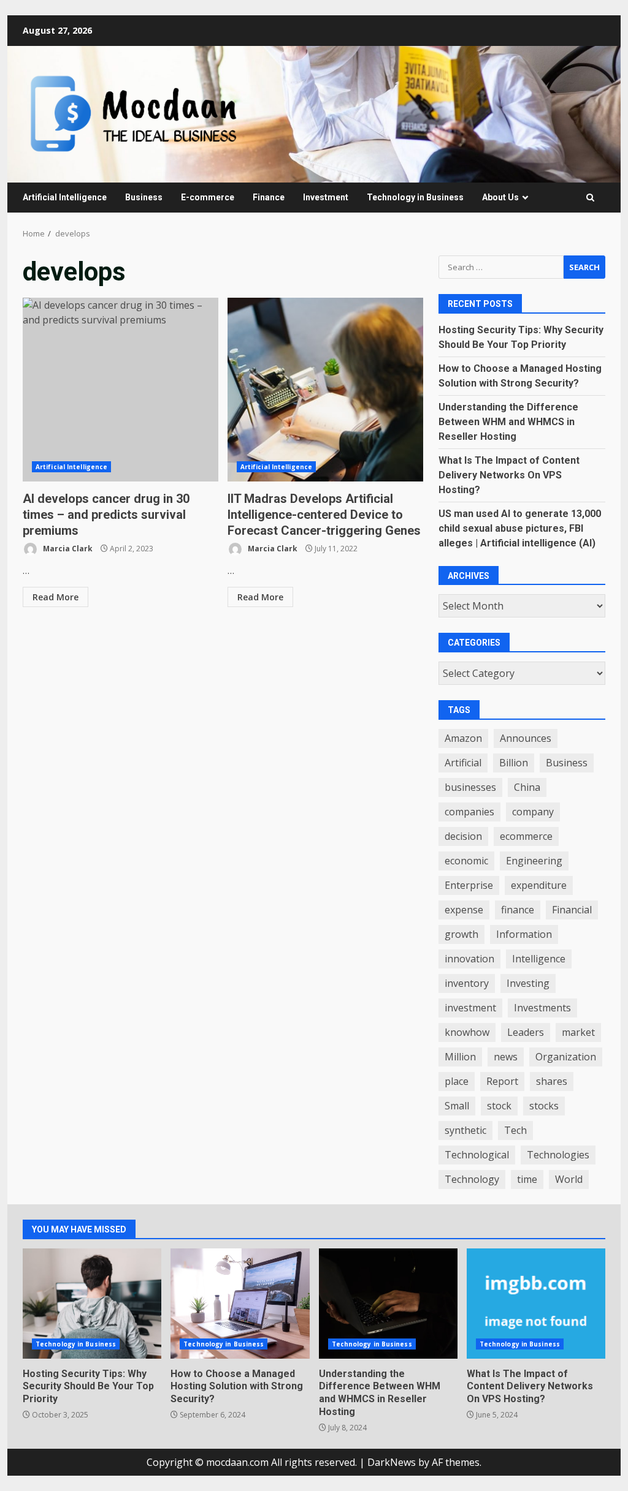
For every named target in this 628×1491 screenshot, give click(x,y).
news (506, 1056)
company (533, 811)
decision (463, 836)
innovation (469, 958)
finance (517, 909)
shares (551, 1081)
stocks (544, 1105)
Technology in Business (415, 197)
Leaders (525, 1032)
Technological (477, 1154)
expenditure (539, 885)
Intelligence (538, 958)
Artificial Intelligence (65, 197)
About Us (500, 197)
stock (499, 1105)
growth (461, 934)
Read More (55, 597)
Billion (513, 762)
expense (464, 909)
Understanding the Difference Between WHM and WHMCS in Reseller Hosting (508, 421)
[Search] (590, 197)
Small (457, 1105)
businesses (470, 787)
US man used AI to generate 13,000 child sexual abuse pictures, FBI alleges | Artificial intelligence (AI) (519, 528)
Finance (269, 197)
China (527, 787)
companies (469, 811)
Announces (525, 738)
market (578, 1032)
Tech (515, 1130)
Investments (542, 1007)
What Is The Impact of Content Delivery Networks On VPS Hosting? (509, 475)
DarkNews (391, 1462)
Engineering (534, 860)
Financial (572, 909)
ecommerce (526, 836)
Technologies (558, 1154)
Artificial (463, 762)
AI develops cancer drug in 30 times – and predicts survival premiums (120, 389)
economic (466, 860)
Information (524, 934)
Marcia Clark (67, 548)
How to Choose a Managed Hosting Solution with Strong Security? (239, 1303)
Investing (528, 983)
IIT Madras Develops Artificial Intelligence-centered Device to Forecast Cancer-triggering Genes (325, 389)
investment (470, 1007)
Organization (565, 1056)
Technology (472, 1179)
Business (144, 197)
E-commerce (207, 197)
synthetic (465, 1130)
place (457, 1081)
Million (460, 1056)
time (527, 1179)
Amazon (463, 738)
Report (502, 1081)
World (569, 1179)
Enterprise (469, 885)
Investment (325, 197)
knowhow (467, 1032)
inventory (467, 983)
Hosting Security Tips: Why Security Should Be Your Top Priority (92, 1303)
